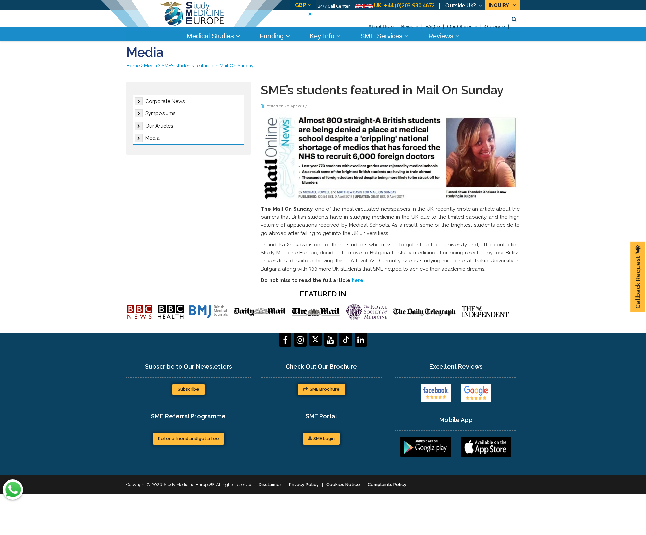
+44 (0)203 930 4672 (409, 5)
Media (152, 138)
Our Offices (460, 26)
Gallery (492, 26)
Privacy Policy (304, 484)
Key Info (323, 36)
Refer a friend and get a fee (188, 438)
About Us (378, 26)
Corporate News (165, 101)
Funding (273, 36)
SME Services (382, 36)
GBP (300, 5)
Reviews (441, 36)
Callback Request (637, 282)
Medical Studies (211, 36)
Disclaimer (270, 484)
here (357, 280)
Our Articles (159, 126)
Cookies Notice (343, 484)
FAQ (430, 26)
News (407, 26)
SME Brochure (325, 389)
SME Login (324, 438)
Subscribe (188, 389)
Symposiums (160, 113)
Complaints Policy (387, 484)
